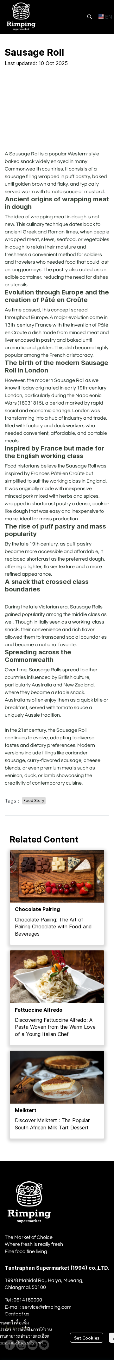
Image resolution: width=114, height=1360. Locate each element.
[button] (90, 17)
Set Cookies (86, 1337)
